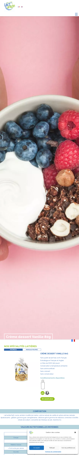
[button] (75, 432)
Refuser (52, 448)
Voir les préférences (68, 448)
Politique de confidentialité (53, 451)
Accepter (36, 448)
